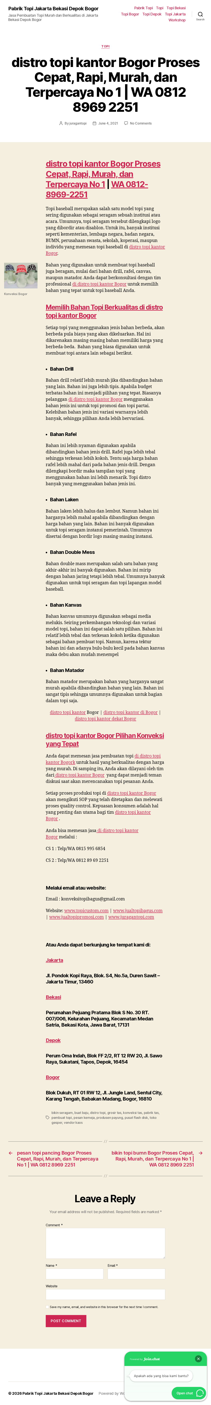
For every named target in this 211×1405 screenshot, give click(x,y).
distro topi (98, 1113)
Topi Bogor (130, 14)
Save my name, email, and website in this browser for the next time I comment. (104, 1307)
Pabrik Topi (143, 8)
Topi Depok (152, 14)
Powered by (136, 1359)
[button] (198, 1358)
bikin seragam (62, 1113)
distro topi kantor (68, 712)
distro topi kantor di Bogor (130, 712)
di (99, 284)
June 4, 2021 (108, 123)
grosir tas (114, 1113)
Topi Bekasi (176, 8)
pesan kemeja (84, 1118)
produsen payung (109, 1118)
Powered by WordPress (118, 1393)
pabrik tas (151, 1113)
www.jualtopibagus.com (138, 911)
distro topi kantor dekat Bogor (105, 719)
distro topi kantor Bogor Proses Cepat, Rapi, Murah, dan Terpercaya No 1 (103, 174)
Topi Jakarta (175, 14)
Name (51, 1266)
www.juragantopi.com (131, 917)
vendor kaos (73, 1122)
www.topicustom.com (86, 911)
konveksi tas (132, 1113)
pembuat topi (62, 1118)
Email (113, 1266)
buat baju (81, 1113)
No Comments (141, 123)
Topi (159, 8)
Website (51, 1286)
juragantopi (78, 123)
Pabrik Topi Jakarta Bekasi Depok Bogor (53, 8)
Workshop (177, 20)
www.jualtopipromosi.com (76, 917)
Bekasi (53, 997)
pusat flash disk (136, 1118)
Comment (54, 1225)
